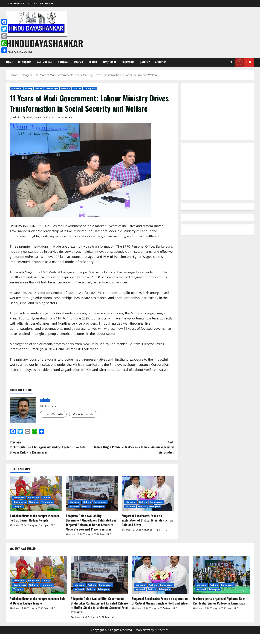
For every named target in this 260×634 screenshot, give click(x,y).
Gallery (145, 62)
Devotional (109, 62)
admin (17, 117)
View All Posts (83, 414)
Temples (18, 506)
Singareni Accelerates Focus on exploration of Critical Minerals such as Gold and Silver (147, 520)
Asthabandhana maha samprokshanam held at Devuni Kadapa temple (34, 517)
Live (248, 62)
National (63, 62)
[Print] (4, 36)
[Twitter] (4, 28)
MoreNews (143, 630)
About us (160, 62)
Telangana (24, 62)
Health (92, 62)
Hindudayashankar (44, 43)
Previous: (47, 447)
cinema (78, 62)
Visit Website (53, 414)
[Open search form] (231, 62)
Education (128, 62)
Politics (77, 88)
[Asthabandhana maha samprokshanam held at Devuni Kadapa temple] (36, 493)
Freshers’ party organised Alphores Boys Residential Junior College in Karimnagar (219, 600)
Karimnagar (45, 62)
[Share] (4, 50)
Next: (134, 447)
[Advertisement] (217, 111)
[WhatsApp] (4, 43)
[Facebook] (4, 21)
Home (9, 62)
